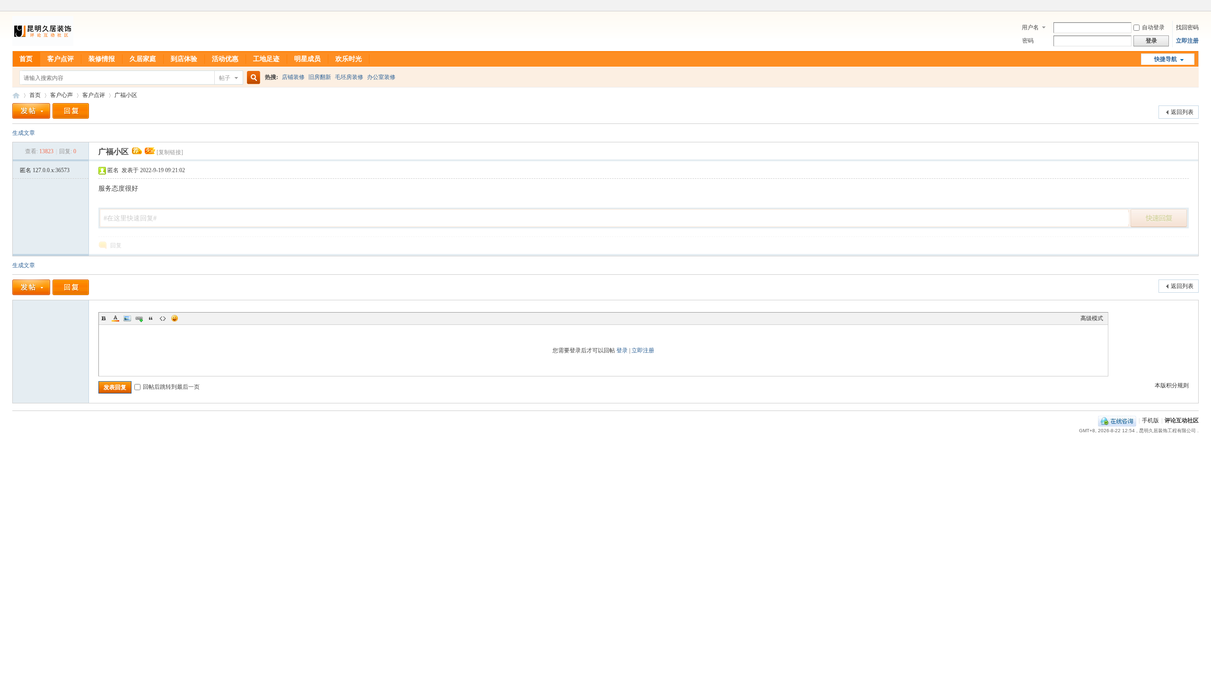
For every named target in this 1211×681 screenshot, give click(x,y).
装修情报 (101, 58)
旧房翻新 (319, 77)
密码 (1028, 40)
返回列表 (1182, 112)
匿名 (45, 170)
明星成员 (307, 58)
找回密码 (1187, 27)
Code (162, 318)
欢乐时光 (348, 58)
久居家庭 (143, 58)
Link (139, 318)
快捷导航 (1165, 59)
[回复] (71, 111)
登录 (622, 350)
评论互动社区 (16, 95)
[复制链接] (170, 152)
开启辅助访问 (1196, 6)
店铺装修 (293, 77)
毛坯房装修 (349, 77)
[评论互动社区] (42, 45)
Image (127, 318)
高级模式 (1091, 318)
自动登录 (1153, 27)
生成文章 (23, 133)
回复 (116, 245)
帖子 (224, 78)
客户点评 (60, 58)
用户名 (1030, 27)
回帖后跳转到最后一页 (171, 387)
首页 (26, 58)
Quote (151, 318)
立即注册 (1187, 40)
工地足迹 (266, 58)
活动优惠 (225, 58)
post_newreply (1159, 218)
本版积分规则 (1172, 385)
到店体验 (184, 58)
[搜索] (252, 77)
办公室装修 (381, 77)
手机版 (1150, 420)
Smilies (174, 318)
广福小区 (125, 95)
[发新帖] (31, 111)
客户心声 (61, 95)
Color (115, 318)
